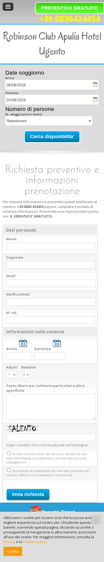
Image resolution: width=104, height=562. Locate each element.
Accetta (13, 551)
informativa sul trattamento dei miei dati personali (51, 458)
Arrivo (9, 78)
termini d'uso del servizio (44, 454)
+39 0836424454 (69, 19)
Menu (8, 7)
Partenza (11, 93)
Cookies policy (34, 541)
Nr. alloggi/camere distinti (23, 114)
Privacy (9, 541)
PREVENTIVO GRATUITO (69, 8)
